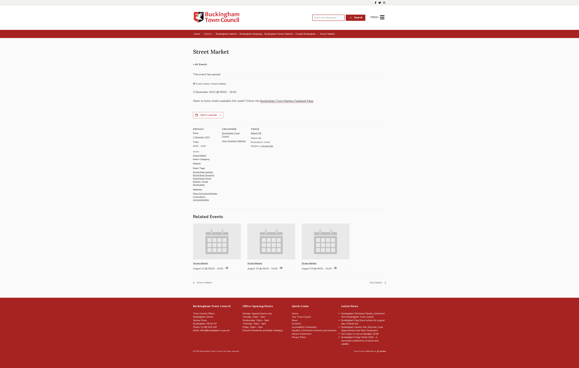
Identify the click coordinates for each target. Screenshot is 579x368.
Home (295, 313)
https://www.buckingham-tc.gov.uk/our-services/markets (205, 196)
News (295, 320)
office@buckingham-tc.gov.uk (214, 330)
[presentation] (217, 241)
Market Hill (256, 133)
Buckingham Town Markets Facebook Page (286, 101)
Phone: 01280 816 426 (205, 327)
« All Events (200, 64)
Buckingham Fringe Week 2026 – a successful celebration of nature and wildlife (359, 341)
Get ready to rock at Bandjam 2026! (360, 333)
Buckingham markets (203, 172)
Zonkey (382, 351)
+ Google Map (266, 146)
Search (357, 17)
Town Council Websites (364, 351)
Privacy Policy (299, 337)
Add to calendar (208, 115)
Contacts (296, 323)
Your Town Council (301, 316)
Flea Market (376, 282)
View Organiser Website (234, 141)
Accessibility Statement (304, 327)
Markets (197, 163)
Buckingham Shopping (203, 175)
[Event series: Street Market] (227, 268)
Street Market (199, 155)
